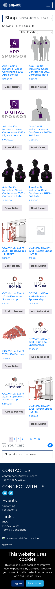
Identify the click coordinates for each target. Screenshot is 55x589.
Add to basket (14, 311)
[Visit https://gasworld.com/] (7, 544)
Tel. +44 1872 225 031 (14, 479)
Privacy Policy (10, 526)
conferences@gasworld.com (19, 476)
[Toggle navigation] (48, 5)
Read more (35, 583)
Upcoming (8, 506)
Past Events (9, 509)
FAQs (5, 522)
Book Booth (12, 265)
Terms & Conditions (14, 529)
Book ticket (12, 86)
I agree (17, 583)
